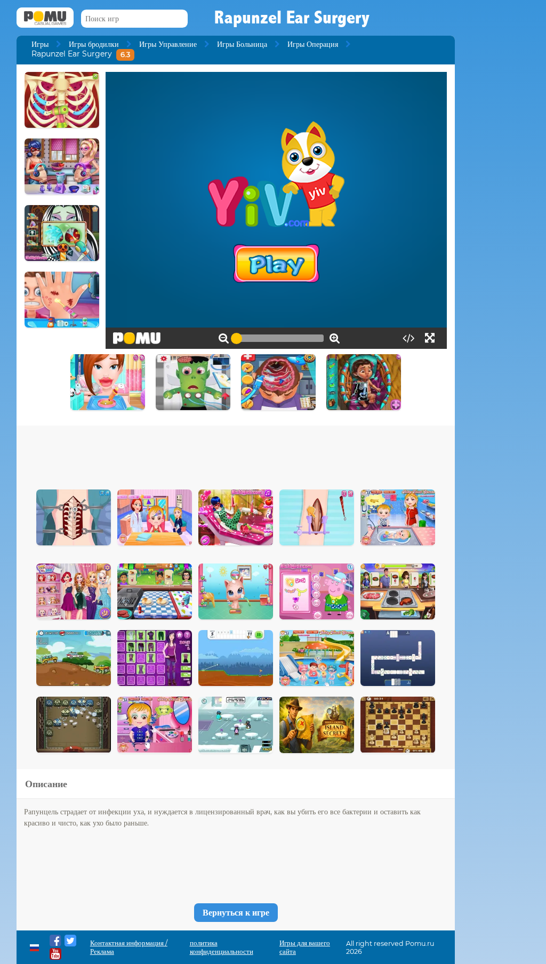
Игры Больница (242, 44)
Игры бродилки (94, 44)
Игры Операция (312, 44)
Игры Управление (168, 44)
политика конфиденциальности (221, 947)
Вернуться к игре (236, 913)
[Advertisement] (236, 455)
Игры (40, 44)
